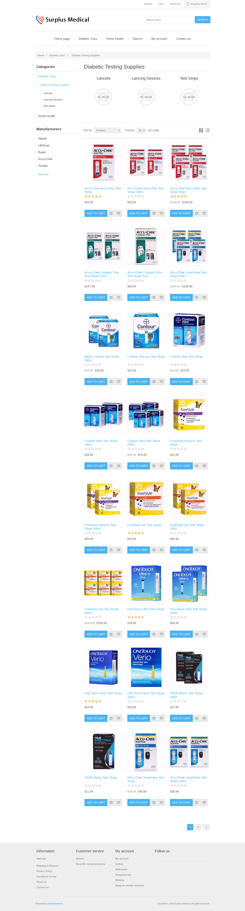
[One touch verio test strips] (103, 667)
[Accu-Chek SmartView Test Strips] (146, 751)
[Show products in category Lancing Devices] (146, 96)
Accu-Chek (45, 159)
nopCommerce (55, 903)
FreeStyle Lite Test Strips (144, 525)
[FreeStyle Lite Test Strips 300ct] (103, 583)
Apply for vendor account (129, 885)
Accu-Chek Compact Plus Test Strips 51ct (144, 274)
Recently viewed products (90, 863)
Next (206, 827)
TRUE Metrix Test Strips (100, 777)
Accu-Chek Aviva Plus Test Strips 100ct (145, 190)
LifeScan (44, 145)
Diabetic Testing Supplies (55, 84)
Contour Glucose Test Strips (146, 356)
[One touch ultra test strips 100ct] (189, 583)
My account (159, 38)
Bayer (42, 152)
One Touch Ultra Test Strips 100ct (188, 610)
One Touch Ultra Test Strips (145, 609)
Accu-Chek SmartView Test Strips (145, 779)
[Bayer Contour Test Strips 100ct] (103, 330)
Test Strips (49, 106)
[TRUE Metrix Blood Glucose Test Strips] (103, 751)
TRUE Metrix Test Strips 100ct (186, 695)
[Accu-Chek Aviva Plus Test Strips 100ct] (146, 162)
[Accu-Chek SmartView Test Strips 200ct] (189, 246)
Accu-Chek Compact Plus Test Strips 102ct (101, 274)
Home (40, 55)
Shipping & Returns (47, 865)
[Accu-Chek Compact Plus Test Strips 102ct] (103, 246)
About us (41, 881)
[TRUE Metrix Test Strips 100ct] (189, 667)
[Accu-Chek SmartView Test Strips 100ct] (189, 751)
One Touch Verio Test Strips (103, 693)
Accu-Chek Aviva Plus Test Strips (102, 190)
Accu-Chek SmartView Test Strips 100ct (188, 779)
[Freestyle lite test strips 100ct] (189, 499)
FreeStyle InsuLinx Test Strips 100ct (100, 526)
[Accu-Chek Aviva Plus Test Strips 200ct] (189, 162)
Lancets (48, 93)
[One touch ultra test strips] (146, 583)
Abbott (42, 138)
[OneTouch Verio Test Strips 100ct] (146, 667)
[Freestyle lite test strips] (146, 499)
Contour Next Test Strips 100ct (100, 442)
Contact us (183, 38)
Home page (62, 38)
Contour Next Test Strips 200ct (143, 442)
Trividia (43, 165)
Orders (119, 863)
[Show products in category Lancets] (103, 96)
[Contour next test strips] (189, 330)
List (207, 130)
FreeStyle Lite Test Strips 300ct (101, 610)
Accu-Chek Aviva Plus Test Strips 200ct (188, 190)
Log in (161, 4)
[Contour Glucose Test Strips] (146, 330)
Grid (201, 130)
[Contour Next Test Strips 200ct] (146, 414)
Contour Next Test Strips (186, 356)
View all (43, 174)
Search (137, 38)
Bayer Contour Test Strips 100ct (101, 358)
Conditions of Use (46, 876)
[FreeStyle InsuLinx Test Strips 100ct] (103, 499)
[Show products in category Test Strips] (189, 96)
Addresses (121, 869)
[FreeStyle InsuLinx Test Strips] (189, 414)
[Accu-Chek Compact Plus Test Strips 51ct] (146, 246)
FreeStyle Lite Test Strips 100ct (187, 526)
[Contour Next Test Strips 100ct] (103, 414)
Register (148, 4)
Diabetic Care (88, 38)
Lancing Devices (53, 99)
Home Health (115, 38)
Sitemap (41, 858)
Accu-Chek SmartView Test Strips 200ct (188, 274)
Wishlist (119, 880)
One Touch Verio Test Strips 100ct (146, 695)
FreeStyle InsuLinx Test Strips (186, 442)
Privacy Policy (44, 871)
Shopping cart (123, 874)
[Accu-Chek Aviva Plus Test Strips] (103, 162)
